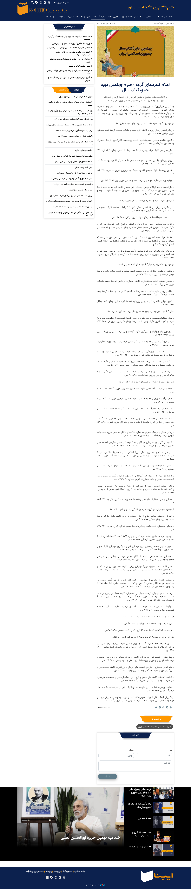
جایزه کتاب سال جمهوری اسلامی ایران (154, 726)
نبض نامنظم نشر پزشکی (84, 167)
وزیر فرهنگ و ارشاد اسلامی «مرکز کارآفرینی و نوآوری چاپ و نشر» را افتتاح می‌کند (70, 112)
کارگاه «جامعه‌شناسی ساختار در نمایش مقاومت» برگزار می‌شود (69, 124)
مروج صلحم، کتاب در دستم (79, 66)
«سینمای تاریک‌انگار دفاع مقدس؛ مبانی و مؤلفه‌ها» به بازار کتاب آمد (71, 214)
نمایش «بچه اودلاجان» (84, 150)
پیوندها (49, 871)
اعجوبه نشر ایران (144, 818)
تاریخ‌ (142, 17)
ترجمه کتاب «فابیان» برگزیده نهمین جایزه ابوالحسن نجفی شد (68, 72)
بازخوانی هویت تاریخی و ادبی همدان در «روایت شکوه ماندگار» (69, 201)
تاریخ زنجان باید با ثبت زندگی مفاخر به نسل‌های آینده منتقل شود (70, 143)
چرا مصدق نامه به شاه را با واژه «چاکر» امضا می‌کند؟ (73, 184)
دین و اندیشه (112, 17)
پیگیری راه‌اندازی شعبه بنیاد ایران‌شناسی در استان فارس (72, 156)
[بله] (51, 878)
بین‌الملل (150, 17)
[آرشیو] (47, 878)
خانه (171, 17)
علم (136, 17)
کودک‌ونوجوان (126, 17)
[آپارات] (64, 878)
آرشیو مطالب (80, 871)
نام (171, 750)
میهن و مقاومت (83, 17)
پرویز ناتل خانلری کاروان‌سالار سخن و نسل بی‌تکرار (71, 43)
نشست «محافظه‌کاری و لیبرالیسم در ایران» (141, 834)
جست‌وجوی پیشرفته (34, 871)
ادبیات (164, 17)
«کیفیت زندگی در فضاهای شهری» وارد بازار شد (75, 136)
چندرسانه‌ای (50, 17)
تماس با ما (67, 871)
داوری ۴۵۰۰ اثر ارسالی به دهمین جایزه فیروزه (76, 96)
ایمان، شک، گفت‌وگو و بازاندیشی (81, 189)
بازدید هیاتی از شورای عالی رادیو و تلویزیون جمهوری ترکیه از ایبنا (140, 792)
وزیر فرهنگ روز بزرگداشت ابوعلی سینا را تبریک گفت (73, 119)
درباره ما (57, 871)
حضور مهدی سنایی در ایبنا (140, 847)
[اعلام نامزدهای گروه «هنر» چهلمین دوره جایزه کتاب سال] (135, 51)
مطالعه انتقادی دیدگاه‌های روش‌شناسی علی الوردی (74, 161)
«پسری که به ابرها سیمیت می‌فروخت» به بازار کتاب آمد (72, 206)
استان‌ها (71, 17)
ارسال (107, 776)
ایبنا (151, 8)
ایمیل (131, 750)
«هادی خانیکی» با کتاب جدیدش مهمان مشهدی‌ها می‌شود (68, 47)
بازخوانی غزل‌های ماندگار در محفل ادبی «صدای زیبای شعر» (70, 60)
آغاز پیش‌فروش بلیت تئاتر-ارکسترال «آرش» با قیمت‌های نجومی (69, 79)
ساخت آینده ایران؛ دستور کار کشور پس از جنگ (139, 805)
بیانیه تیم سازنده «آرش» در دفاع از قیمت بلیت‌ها (74, 130)
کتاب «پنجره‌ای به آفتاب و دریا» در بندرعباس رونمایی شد (71, 178)
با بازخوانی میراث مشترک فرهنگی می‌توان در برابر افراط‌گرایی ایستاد (70, 104)
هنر (157, 17)
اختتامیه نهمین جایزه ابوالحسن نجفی (91, 837)
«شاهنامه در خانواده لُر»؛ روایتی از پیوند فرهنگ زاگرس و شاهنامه (69, 38)
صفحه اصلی (170, 23)
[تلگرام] (60, 878)
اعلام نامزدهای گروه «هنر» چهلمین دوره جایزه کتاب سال (135, 87)
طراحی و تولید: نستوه (92, 885)
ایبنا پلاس (61, 17)
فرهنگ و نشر (98, 17)
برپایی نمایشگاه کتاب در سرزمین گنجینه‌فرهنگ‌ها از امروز (71, 195)
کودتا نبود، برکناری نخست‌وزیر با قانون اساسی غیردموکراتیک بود (73, 53)
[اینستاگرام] (55, 878)
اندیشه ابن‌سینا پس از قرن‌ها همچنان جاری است (74, 173)
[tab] (76, 90)
